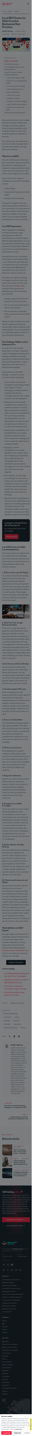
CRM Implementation (8, 1291)
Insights (9, 11)
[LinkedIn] (12, 1270)
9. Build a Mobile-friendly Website (16, 104)
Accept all (6, 1433)
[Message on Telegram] (12, 1264)
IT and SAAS (6, 1024)
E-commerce (6, 1353)
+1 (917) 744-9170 (7, 1256)
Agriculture (5, 1341)
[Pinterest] (16, 1270)
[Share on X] (9, 1036)
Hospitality (6, 1021)
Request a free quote (16, 962)
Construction (7, 1017)
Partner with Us (11, 537)
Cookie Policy (18, 1429)
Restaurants (17, 1024)
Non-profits (5, 1382)
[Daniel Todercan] (7, 1046)
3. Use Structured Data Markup (15, 86)
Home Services (6, 1368)
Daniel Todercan (7, 31)
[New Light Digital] (7, 3)
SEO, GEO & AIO (7, 1312)
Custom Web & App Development (12, 1294)
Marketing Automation (9, 1306)
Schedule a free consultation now (15, 950)
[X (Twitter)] (7, 1270)
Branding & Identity (8, 1282)
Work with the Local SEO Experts (15, 113)
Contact (4, 1332)
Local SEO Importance (12, 64)
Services (5, 1276)
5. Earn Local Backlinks (13, 92)
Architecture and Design (10, 1013)
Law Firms (5, 1379)
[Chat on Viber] (7, 1264)
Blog (3, 1324)
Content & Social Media (9, 1285)
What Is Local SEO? (11, 61)
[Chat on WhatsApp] (3, 1264)
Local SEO (16, 11)
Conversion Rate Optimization (11, 1288)
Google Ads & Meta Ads (9, 1303)
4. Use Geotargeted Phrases (14, 89)
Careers (4, 1329)
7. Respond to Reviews (13, 98)
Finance (17, 1017)
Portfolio (4, 1327)
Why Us (4, 1321)
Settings (27, 1433)
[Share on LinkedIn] (14, 1036)
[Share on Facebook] (19, 1036)
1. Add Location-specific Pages (15, 78)
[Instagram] (20, 1270)
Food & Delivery (7, 1362)
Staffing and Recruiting (10, 1028)
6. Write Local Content (13, 95)
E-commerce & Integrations (11, 1300)
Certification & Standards (10, 1350)
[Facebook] (3, 1270)
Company (5, 1317)
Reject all (17, 1433)
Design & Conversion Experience (12, 1297)
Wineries (4, 1394)
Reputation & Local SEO (17, 1003)
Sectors (5, 1338)
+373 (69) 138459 (22, 1256)
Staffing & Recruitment (9, 1388)
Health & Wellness (7, 1365)
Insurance (16, 1021)
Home (4, 11)
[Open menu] (28, 4)
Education (5, 1356)
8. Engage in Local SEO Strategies (16, 101)
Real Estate (5, 1385)
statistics (17, 286)
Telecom (23, 1028)
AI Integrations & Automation (11, 1280)
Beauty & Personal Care (9, 1347)
